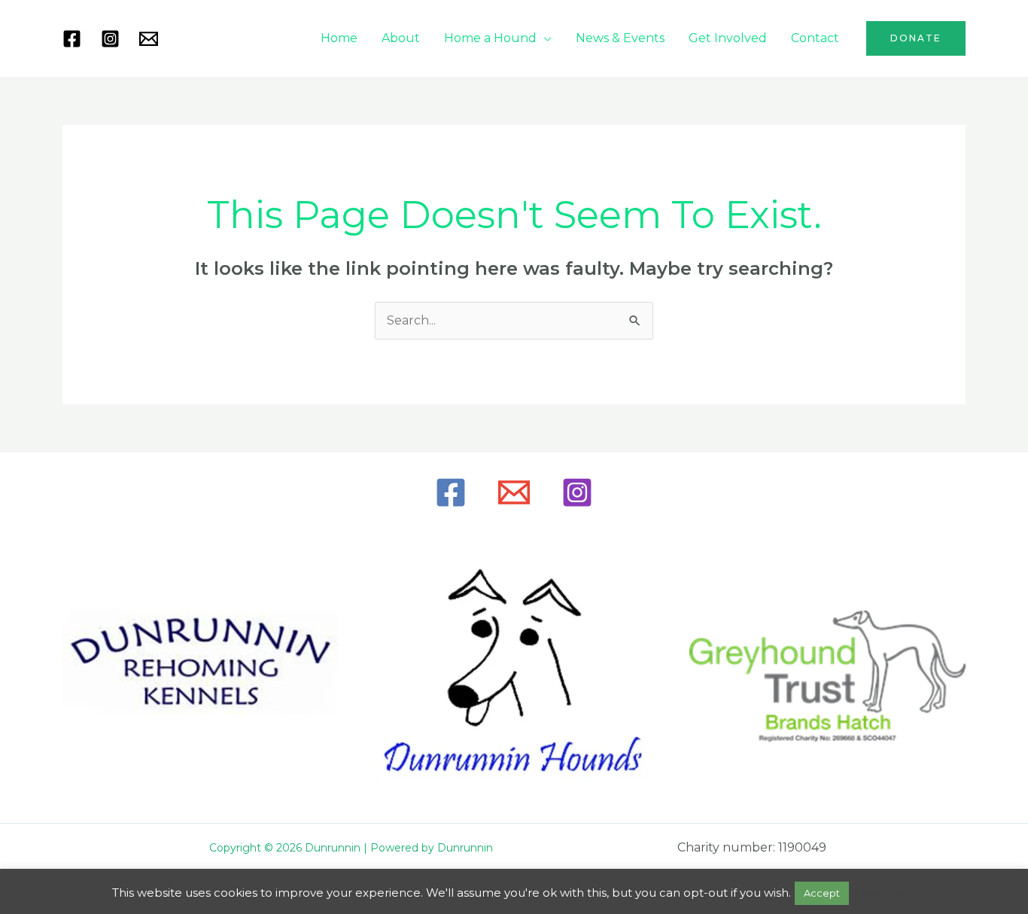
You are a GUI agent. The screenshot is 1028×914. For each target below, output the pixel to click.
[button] (916, 38)
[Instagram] (110, 38)
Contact (815, 38)
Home (339, 38)
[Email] (514, 492)
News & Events (620, 38)
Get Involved (728, 38)
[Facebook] (71, 38)
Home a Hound (490, 38)
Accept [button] (822, 893)
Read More (884, 892)
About (401, 38)
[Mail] (148, 38)
